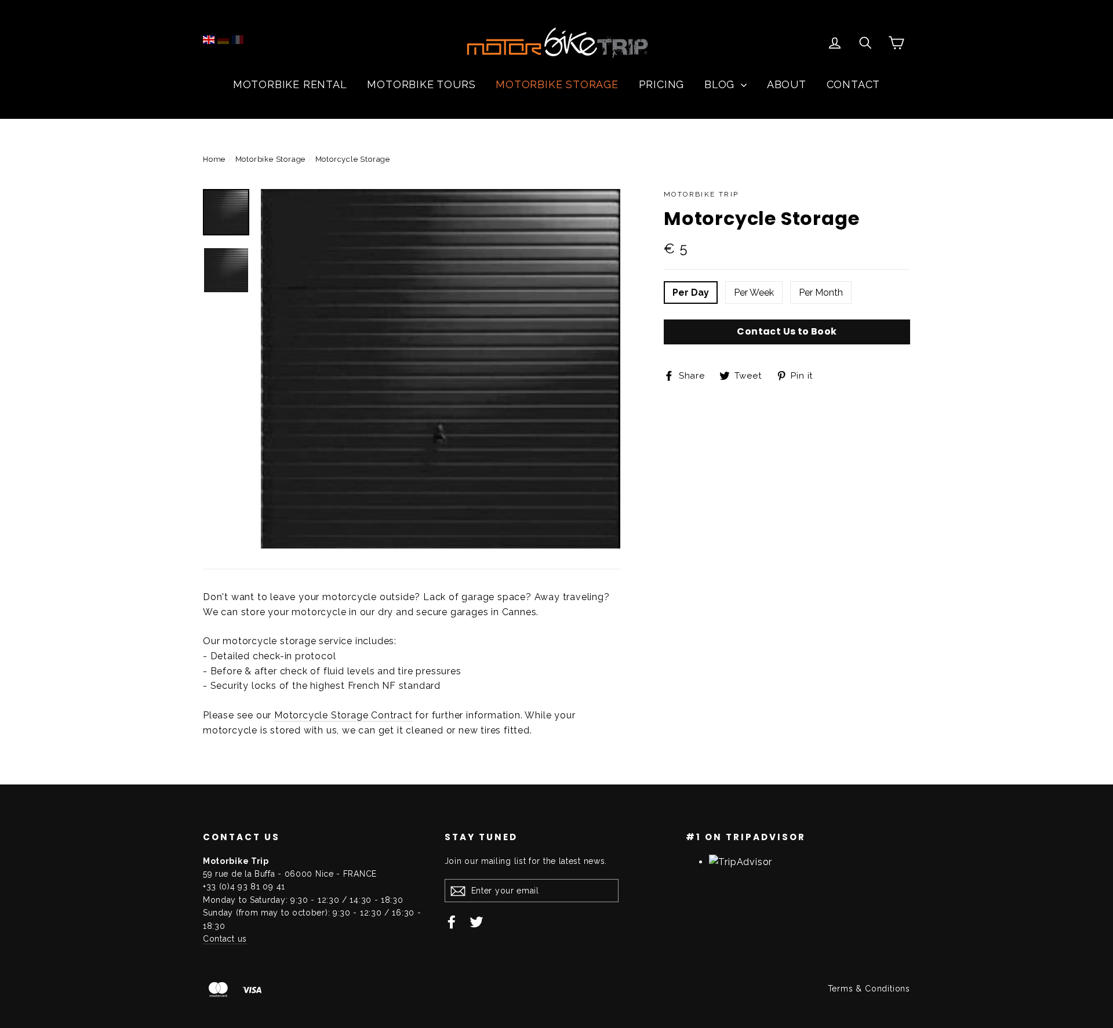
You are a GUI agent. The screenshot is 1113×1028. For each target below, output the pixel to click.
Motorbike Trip (701, 194)
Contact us (225, 938)
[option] (440, 368)
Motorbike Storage (557, 84)
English (208, 39)
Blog (721, 84)
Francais (237, 39)
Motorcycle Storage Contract (343, 715)
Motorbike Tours (421, 84)
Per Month (821, 292)
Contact (854, 84)
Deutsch (223, 39)
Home (214, 159)
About (786, 84)
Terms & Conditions (869, 988)
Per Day (690, 292)
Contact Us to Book (786, 331)
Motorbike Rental (290, 84)
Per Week (754, 292)
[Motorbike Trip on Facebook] (452, 921)
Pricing (662, 84)
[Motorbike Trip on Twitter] (476, 921)
